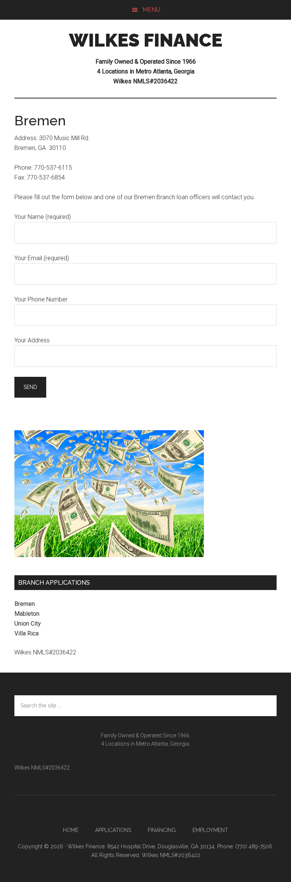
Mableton (26, 613)
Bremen (24, 603)
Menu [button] (151, 9)
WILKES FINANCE (145, 40)
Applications (113, 830)
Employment (210, 830)
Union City (27, 623)
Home (70, 830)
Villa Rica (26, 633)
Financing (162, 830)
